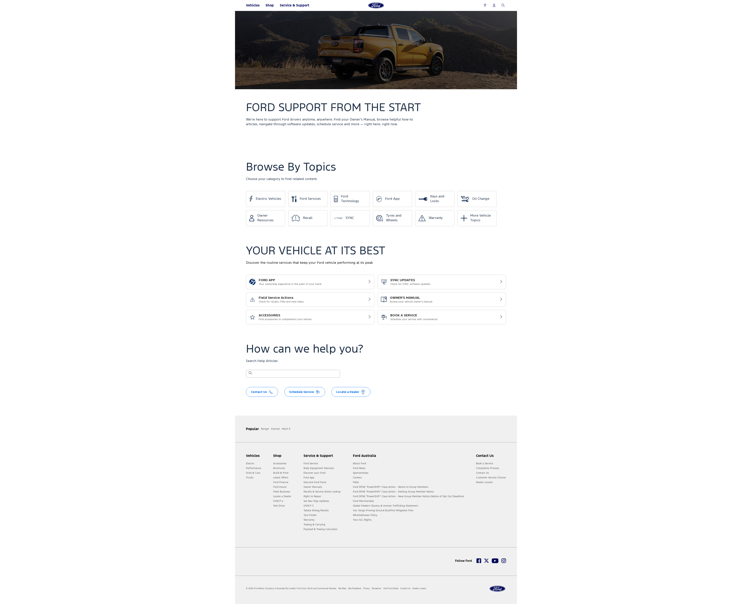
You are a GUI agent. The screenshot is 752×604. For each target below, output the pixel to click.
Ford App (309, 477)
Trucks (249, 477)
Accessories (279, 463)
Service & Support (294, 5)
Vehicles (253, 5)
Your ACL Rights (362, 519)
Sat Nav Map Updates (316, 501)
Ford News (359, 468)
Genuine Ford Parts (315, 482)
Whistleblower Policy (365, 515)
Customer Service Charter (491, 477)
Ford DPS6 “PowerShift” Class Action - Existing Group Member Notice (393, 491)
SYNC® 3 (309, 505)
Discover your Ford (314, 472)
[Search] (503, 5)
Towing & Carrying (314, 524)
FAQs (356, 482)
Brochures (279, 468)
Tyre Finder (310, 515)
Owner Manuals (313, 487)
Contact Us (482, 472)
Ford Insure (280, 487)
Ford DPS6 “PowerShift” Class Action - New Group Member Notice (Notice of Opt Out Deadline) (408, 496)
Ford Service (311, 463)
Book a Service (484, 463)
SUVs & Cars (253, 472)
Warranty (309, 519)
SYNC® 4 (278, 501)
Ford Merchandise (363, 501)
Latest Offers (280, 477)
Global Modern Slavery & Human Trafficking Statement (385, 505)
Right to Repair (312, 496)
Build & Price (280, 472)
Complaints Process (487, 468)
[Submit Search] (250, 374)
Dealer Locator (484, 482)
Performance (253, 468)
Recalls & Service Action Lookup (322, 491)
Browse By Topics (291, 167)
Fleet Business (281, 491)
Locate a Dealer (282, 496)
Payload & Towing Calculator (320, 529)
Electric (250, 463)
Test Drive (279, 505)
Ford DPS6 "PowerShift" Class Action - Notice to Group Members (390, 487)
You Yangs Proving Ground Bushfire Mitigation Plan (383, 510)
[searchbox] (295, 374)
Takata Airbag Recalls (316, 510)
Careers (357, 477)
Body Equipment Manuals (319, 468)
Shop (270, 5)
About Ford (359, 463)
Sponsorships (360, 472)
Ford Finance (280, 482)
